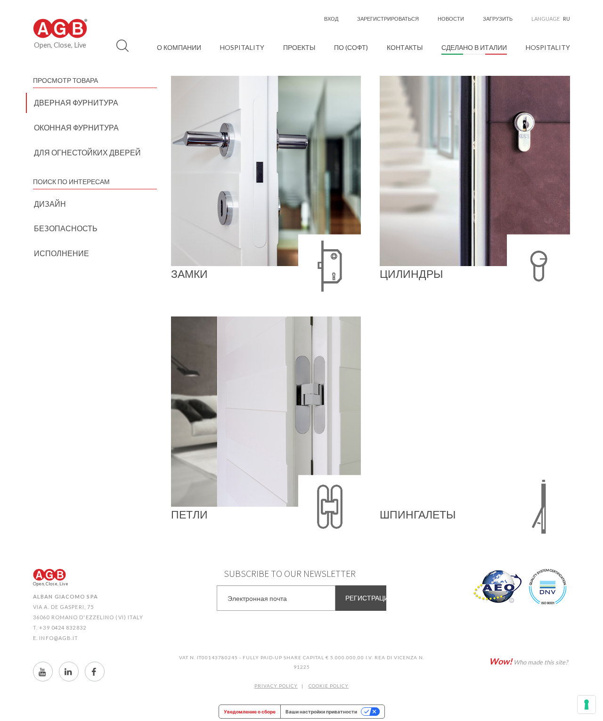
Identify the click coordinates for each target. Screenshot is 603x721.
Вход (331, 19)
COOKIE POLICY (329, 686)
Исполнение (61, 253)
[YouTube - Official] (43, 671)
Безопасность (66, 228)
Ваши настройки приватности (321, 711)
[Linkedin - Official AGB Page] (69, 671)
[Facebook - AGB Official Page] (95, 671)
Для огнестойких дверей (87, 152)
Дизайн (50, 203)
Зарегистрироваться (388, 19)
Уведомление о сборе (250, 711)
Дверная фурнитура (76, 102)
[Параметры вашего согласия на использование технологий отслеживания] (586, 704)
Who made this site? (528, 661)
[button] (179, 47)
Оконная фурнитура (76, 127)
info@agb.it (58, 638)
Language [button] (550, 19)
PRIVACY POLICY (276, 686)
